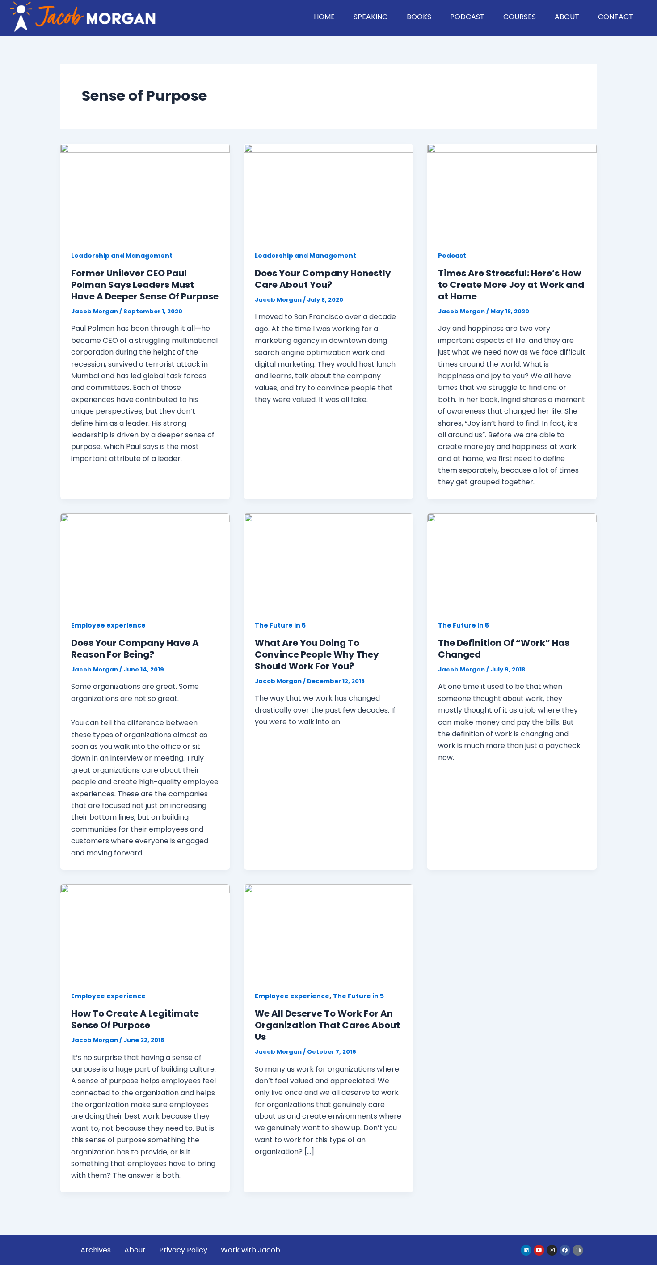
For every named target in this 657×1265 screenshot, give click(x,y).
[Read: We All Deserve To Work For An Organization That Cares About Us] (328, 931)
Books (419, 17)
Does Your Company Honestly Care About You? (323, 279)
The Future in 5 (280, 625)
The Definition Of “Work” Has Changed (503, 649)
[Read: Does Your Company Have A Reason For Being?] (145, 561)
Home (324, 17)
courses (519, 17)
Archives (95, 1250)
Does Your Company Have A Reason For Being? (135, 649)
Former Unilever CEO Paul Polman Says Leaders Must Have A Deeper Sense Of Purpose (145, 285)
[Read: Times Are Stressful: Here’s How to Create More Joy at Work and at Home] (512, 191)
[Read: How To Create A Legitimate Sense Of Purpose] (145, 931)
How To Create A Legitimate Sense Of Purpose (135, 1019)
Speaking (371, 17)
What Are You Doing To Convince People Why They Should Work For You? (317, 654)
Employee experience (108, 625)
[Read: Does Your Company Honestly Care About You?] (328, 191)
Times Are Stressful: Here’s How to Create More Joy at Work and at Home (511, 285)
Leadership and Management (122, 255)
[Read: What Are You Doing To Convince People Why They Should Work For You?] (328, 561)
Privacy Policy (183, 1250)
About (567, 17)
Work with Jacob (250, 1250)
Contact (615, 17)
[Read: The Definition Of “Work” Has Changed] (512, 561)
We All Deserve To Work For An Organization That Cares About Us (327, 1025)
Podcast (467, 17)
